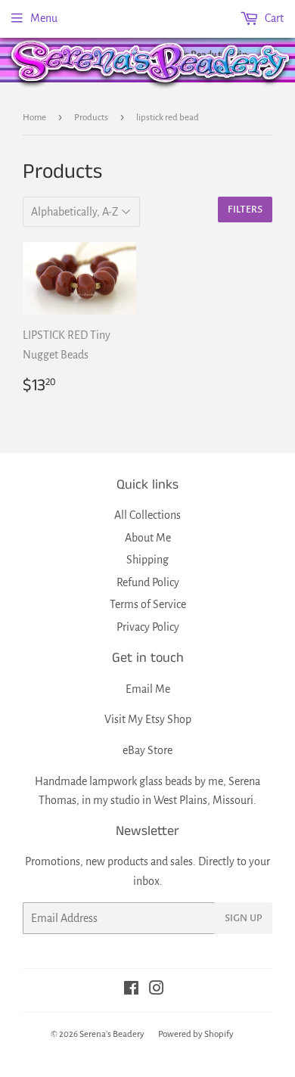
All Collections (147, 515)
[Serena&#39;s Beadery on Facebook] (131, 990)
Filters (245, 209)
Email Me (148, 689)
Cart (273, 18)
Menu (43, 18)
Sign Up (243, 918)
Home (34, 118)
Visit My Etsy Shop (147, 719)
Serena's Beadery (151, 63)
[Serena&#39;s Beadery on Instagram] (156, 990)
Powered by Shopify (196, 1034)
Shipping (147, 560)
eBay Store (147, 750)
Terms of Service (148, 604)
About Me (148, 538)
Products (91, 118)
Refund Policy (147, 582)
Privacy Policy (147, 627)
